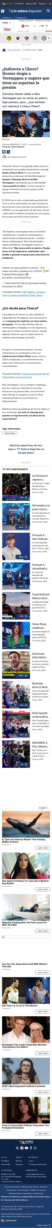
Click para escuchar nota (16, 157)
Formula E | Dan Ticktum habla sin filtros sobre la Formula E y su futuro (41, 537)
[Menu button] (2, 11)
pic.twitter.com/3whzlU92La (16, 277)
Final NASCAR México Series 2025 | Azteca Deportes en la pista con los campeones (40, 596)
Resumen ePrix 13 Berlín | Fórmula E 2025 (40, 685)
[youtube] (26, 1149)
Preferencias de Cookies (29, 1187)
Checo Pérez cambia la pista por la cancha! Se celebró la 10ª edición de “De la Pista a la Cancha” (40, 626)
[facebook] (31, 1149)
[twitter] (17, 1149)
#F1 (47, 271)
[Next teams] (49, 38)
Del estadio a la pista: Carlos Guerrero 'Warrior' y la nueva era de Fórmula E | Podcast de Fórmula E (41, 507)
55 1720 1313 (30, 1177)
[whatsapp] (35, 1148)
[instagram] (22, 1149)
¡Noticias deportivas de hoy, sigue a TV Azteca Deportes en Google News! (26, 449)
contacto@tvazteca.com (35, 1174)
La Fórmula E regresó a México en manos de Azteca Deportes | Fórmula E (40, 477)
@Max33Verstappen (14, 274)
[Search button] (48, 11)
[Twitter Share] (8, 152)
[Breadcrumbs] (5, 50)
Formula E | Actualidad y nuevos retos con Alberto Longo (39, 566)
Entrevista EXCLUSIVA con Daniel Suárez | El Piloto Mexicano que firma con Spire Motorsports (40, 655)
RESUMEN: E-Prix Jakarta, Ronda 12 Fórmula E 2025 (40, 744)
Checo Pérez (10, 433)
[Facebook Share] (4, 152)
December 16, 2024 (12, 286)
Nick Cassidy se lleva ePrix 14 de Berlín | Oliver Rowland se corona (40, 715)
